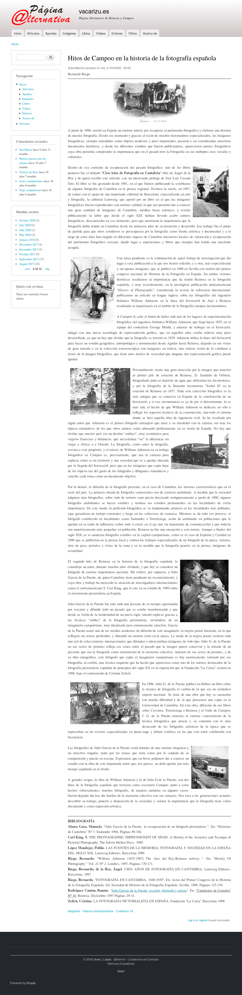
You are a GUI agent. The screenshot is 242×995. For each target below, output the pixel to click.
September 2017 (29, 259)
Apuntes (51, 33)
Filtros (133, 33)
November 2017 (28, 249)
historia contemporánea (98, 911)
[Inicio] (41, 15)
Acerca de (150, 33)
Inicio (17, 33)
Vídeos (101, 33)
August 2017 (26, 264)
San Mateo (25, 150)
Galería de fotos (28, 172)
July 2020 (24, 225)
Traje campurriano (30, 190)
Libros (86, 33)
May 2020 (25, 235)
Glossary (24, 124)
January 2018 (27, 240)
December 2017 (28, 244)
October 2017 (27, 254)
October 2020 (27, 220)
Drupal (30, 983)
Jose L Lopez (102, 959)
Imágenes (69, 33)
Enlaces (117, 33)
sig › (48, 269)
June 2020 (25, 230)
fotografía (74, 911)
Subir (121, 971)
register (203, 920)
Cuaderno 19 (124, 911)
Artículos (33, 33)
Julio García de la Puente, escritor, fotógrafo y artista (149, 890)
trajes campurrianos (31, 181)
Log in (191, 920)
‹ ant (27, 269)
